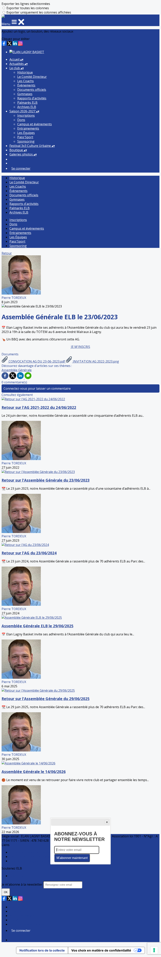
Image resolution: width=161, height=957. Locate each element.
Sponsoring (26, 141)
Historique (25, 72)
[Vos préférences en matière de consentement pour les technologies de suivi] (154, 950)
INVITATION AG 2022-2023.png (95, 361)
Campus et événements (34, 124)
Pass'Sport (25, 137)
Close (107, 822)
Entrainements (28, 128)
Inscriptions (26, 115)
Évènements (26, 85)
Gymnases (24, 94)
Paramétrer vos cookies (26, 924)
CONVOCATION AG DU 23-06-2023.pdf (37, 361)
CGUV (13, 920)
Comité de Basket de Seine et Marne (36, 852)
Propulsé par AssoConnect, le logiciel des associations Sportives (56, 940)
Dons (21, 120)
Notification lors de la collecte (42, 950)
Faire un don (18, 876)
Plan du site (18, 907)
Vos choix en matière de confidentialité (101, 950)
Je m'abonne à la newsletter (22, 884)
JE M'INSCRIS (80, 347)
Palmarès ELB (27, 102)
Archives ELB (26, 107)
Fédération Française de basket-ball (35, 861)
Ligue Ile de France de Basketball (33, 856)
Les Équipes (26, 133)
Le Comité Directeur (32, 77)
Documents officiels (31, 89)
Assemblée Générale (17, 370)
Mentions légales (22, 915)
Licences (15, 911)
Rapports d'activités (31, 98)
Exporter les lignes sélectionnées (26, 4)
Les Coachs (25, 81)
